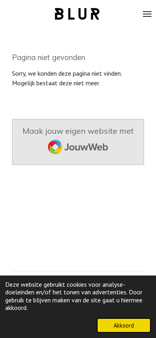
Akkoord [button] (124, 325)
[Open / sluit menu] (147, 14)
